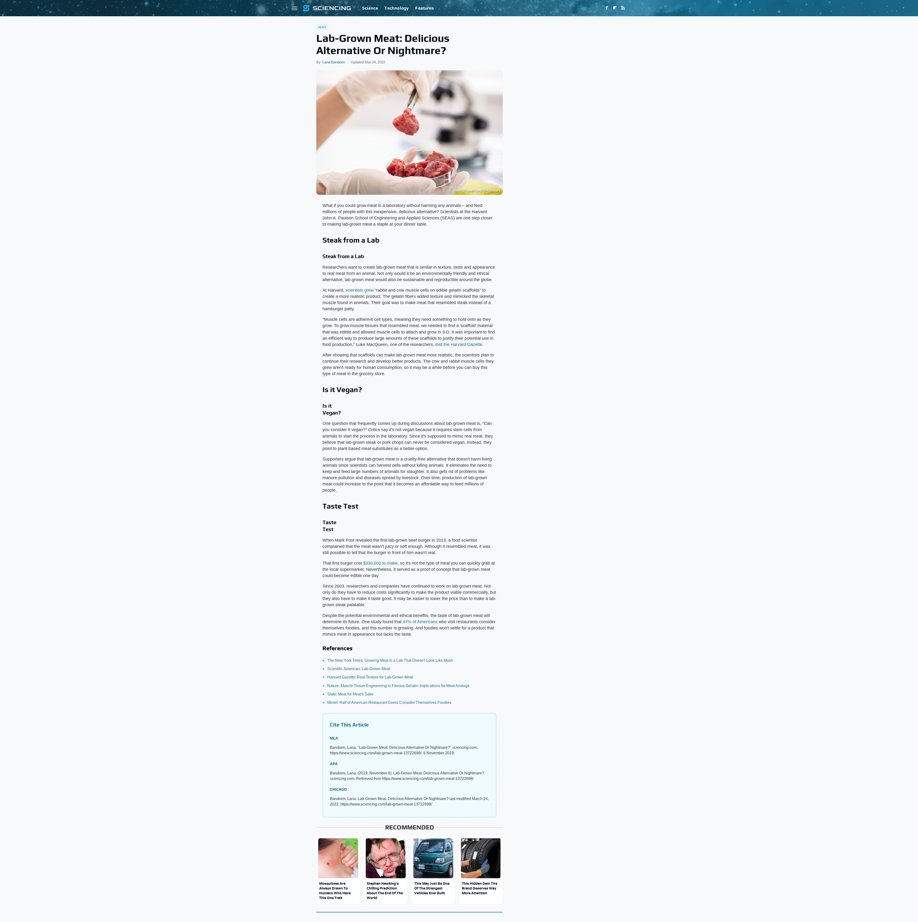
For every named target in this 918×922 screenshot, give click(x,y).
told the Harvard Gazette (458, 344)
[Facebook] (606, 8)
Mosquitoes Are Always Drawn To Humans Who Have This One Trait (335, 890)
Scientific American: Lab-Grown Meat (358, 669)
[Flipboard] (615, 8)
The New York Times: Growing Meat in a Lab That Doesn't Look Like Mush (390, 660)
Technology (396, 8)
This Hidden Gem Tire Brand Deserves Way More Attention (479, 888)
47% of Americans (420, 621)
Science (370, 8)
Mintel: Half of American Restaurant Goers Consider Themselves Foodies (389, 702)
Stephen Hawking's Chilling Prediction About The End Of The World (385, 890)
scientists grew (359, 290)
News (322, 27)
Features (424, 8)
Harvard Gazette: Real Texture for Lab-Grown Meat (370, 677)
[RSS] (623, 8)
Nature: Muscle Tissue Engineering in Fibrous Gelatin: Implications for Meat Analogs (398, 686)
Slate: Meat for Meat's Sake (350, 694)
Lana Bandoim (333, 62)
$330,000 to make (380, 563)
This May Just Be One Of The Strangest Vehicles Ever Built (431, 888)
